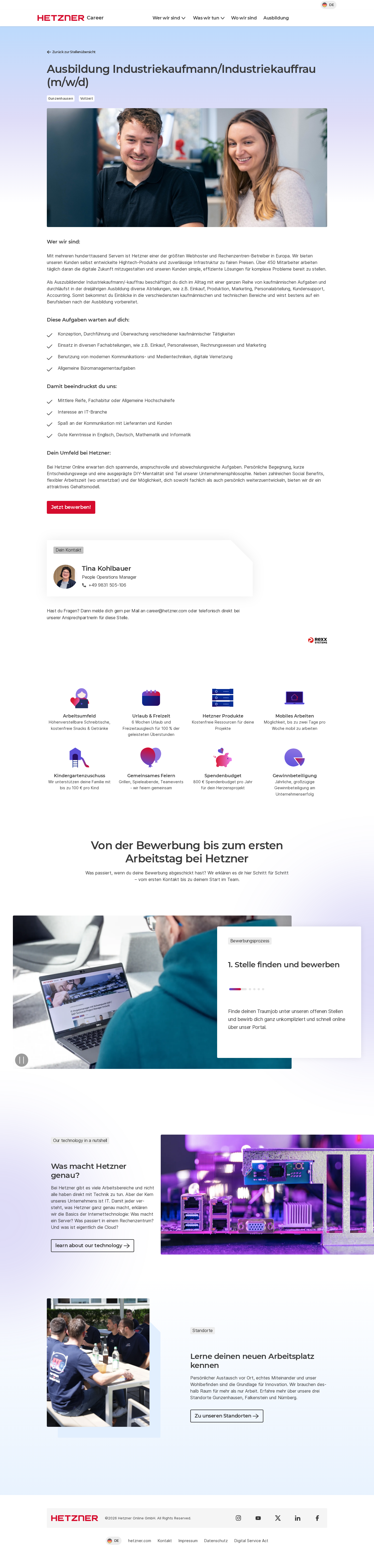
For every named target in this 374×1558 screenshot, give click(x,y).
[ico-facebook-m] (317, 1518)
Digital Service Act (251, 1540)
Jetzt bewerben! (71, 507)
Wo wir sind (244, 18)
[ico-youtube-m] (258, 1518)
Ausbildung (276, 18)
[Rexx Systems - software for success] (317, 640)
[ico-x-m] (277, 1518)
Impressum (188, 1540)
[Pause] (21, 1060)
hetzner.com (139, 1540)
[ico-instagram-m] (238, 1518)
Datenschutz (216, 1540)
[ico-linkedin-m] (297, 1518)
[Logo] (74, 1518)
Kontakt (165, 1540)
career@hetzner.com (166, 610)
